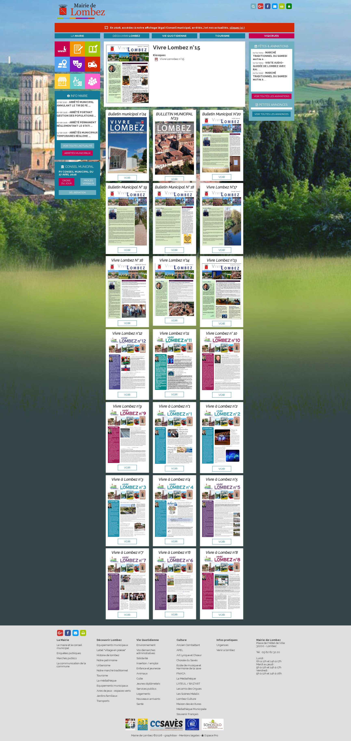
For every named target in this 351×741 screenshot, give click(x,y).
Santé (139, 703)
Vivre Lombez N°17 (221, 187)
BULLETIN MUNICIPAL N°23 (174, 116)
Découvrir (126, 35)
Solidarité (142, 658)
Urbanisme (103, 665)
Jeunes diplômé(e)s (148, 683)
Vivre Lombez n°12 (127, 333)
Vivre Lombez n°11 (174, 333)
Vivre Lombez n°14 (174, 260)
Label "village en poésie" (111, 650)
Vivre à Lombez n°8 (222, 552)
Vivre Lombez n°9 (127, 406)
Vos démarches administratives (145, 652)
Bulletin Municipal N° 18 (174, 187)
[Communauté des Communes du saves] (166, 724)
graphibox (171, 735)
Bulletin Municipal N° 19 (127, 187)
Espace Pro (210, 735)
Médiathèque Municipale (191, 709)
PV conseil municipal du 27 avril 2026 (76, 173)
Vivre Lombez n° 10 (221, 333)
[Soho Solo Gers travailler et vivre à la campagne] (213, 724)
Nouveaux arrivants (148, 698)
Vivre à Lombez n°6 (174, 552)
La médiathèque (106, 680)
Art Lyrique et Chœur (189, 655)
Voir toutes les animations (271, 96)
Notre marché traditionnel (112, 670)
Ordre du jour (66, 182)
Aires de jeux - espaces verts (114, 690)
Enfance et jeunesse (148, 668)
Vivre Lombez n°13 (222, 260)
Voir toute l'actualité (77, 145)
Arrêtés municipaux (77, 153)
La (77, 35)
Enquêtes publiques (69, 653)
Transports (103, 700)
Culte (139, 678)
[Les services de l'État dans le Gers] (192, 724)
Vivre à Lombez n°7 (127, 552)
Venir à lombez (226, 650)
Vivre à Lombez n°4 (174, 479)
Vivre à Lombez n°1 (174, 406)
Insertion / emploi (147, 663)
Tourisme (102, 675)
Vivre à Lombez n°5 (222, 479)
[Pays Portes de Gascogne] (142, 724)
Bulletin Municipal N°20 (221, 114)
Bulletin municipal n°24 (127, 114)
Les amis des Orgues (189, 688)
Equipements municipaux (112, 645)
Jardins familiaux (107, 695)
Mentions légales (189, 735)
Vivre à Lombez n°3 (127, 479)
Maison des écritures (189, 703)
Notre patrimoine (107, 660)
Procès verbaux (88, 182)
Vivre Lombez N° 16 (127, 260)
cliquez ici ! (237, 27)
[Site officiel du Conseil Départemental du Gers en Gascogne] (130, 729)
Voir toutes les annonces (271, 114)
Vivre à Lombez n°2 (221, 406)
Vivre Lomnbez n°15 (172, 59)
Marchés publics (67, 658)
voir (127, 177)
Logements (143, 693)
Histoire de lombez (108, 655)
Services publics (146, 688)
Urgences (222, 645)
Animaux (142, 673)
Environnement (145, 645)
